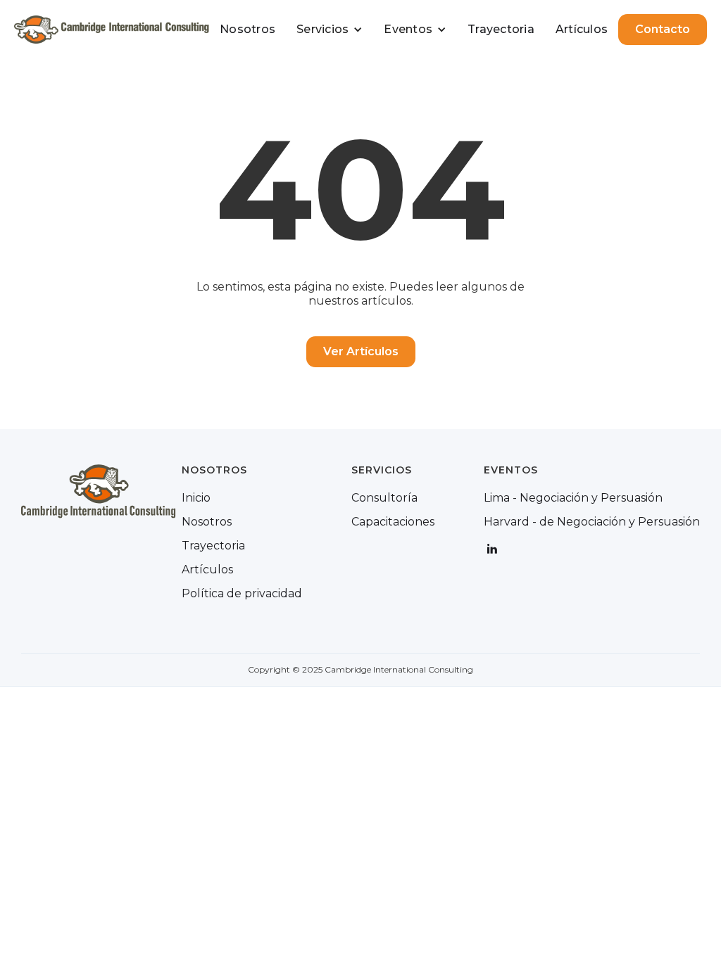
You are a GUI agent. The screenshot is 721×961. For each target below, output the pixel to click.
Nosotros (247, 29)
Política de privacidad (242, 593)
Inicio (196, 498)
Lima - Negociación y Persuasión (573, 498)
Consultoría (384, 498)
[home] (111, 29)
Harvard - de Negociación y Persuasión (592, 522)
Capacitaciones (392, 522)
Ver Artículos (361, 351)
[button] (329, 29)
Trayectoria (501, 29)
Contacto (662, 29)
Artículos (582, 29)
